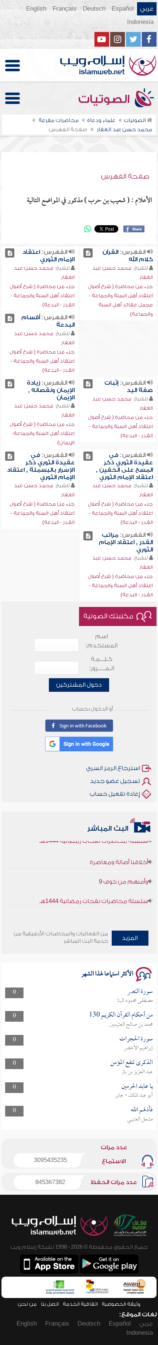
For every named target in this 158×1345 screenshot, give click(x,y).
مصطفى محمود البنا (135, 1001)
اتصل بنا (50, 1304)
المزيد (130, 938)
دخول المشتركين (79, 685)
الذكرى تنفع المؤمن (131, 1062)
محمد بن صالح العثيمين (131, 1025)
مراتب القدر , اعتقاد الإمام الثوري (126, 542)
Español (123, 9)
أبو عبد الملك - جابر (134, 1095)
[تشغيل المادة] (88, 253)
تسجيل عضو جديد (115, 781)
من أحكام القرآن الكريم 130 (121, 1015)
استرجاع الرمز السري (113, 768)
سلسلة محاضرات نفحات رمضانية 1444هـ (93, 895)
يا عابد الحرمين (137, 1086)
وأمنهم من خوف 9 (123, 876)
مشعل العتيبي (140, 1119)
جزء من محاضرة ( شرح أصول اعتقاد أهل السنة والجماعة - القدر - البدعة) (42, 296)
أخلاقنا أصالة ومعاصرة (119, 856)
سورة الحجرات (136, 1039)
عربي (147, 9)
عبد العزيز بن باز (137, 1072)
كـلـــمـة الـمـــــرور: (101, 664)
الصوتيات (105, 99)
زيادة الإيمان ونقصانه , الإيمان (51, 390)
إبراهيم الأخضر (138, 1048)
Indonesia (140, 22)
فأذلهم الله (142, 1110)
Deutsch (94, 9)
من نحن (27, 1304)
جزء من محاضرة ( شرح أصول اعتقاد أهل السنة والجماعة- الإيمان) (42, 433)
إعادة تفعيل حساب (115, 794)
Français (64, 9)
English (36, 9)
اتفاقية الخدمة (80, 1304)
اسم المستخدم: (102, 641)
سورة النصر (140, 992)
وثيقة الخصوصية (121, 1304)
